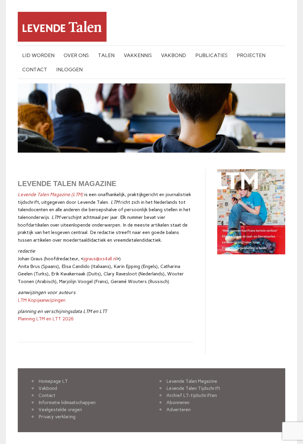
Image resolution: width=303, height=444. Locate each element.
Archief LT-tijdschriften (191, 395)
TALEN (106, 55)
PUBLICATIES (211, 55)
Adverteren (178, 409)
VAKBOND (173, 55)
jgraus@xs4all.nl (100, 258)
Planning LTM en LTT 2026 (46, 319)
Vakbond (47, 388)
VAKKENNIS (138, 55)
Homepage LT (53, 381)
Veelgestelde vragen (60, 409)
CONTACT (34, 69)
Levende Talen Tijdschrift (193, 388)
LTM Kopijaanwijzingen (41, 300)
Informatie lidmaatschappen (67, 402)
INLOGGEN (69, 69)
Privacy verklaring (56, 416)
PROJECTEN (251, 55)
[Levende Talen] (62, 40)
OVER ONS (76, 55)
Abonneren (177, 402)
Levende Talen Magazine (191, 381)
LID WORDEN (38, 55)
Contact (46, 395)
